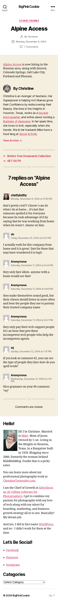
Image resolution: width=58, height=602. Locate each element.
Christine (33, 36)
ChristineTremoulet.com (19, 481)
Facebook (12, 550)
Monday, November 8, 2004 (31, 41)
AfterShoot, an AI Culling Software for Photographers (28, 492)
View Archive (12, 140)
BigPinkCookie (29, 6)
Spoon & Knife (28, 134)
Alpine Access (12, 64)
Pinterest (12, 557)
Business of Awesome (16, 121)
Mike (24, 436)
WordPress (46, 524)
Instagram (13, 565)
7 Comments (31, 46)
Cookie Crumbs (29, 20)
